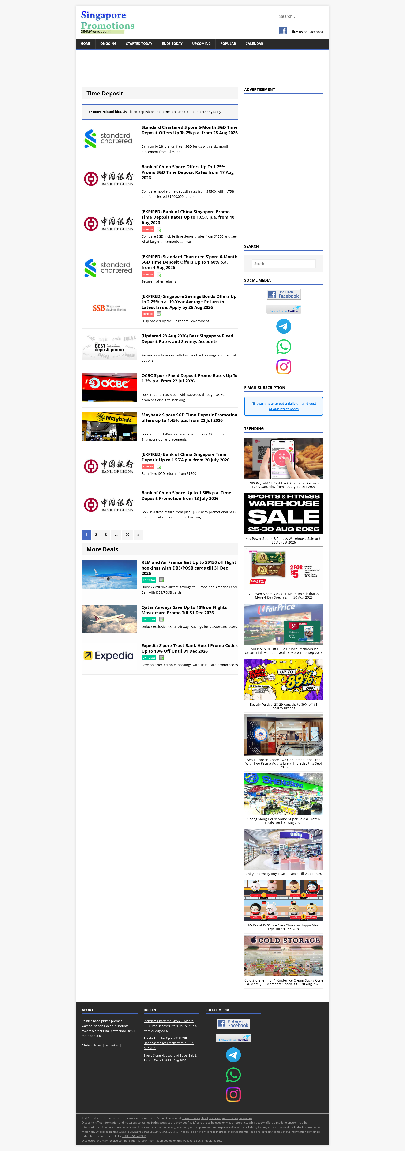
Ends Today (172, 43)
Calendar (254, 43)
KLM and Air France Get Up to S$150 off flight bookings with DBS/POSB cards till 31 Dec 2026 (189, 567)
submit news (230, 1118)
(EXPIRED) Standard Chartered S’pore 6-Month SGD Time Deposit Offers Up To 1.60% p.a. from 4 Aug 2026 (190, 262)
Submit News (92, 1045)
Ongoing (108, 43)
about (204, 1118)
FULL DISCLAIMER (134, 1136)
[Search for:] (299, 16)
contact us (245, 1118)
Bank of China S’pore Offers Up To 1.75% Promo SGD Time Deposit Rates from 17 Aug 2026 (188, 172)
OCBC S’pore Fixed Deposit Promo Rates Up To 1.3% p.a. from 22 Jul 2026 (189, 378)
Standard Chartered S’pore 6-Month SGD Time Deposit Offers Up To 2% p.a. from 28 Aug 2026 (190, 129)
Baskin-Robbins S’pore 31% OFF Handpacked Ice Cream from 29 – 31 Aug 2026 (169, 1043)
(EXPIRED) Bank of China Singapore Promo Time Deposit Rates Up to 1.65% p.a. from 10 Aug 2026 (188, 217)
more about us (92, 1036)
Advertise (112, 1045)
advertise (215, 1118)
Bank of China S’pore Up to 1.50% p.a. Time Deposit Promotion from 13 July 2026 (186, 495)
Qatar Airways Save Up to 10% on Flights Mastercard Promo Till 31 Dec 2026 (184, 609)
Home (86, 43)
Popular (228, 43)
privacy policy (191, 1118)
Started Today (139, 43)
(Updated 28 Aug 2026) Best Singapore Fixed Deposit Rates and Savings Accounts (187, 338)
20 (127, 534)
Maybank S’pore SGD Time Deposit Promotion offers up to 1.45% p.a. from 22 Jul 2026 (189, 417)
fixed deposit (140, 111)
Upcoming (201, 43)
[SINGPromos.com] (202, 22)
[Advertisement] (202, 65)
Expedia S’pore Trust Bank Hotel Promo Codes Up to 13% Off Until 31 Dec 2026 (190, 648)
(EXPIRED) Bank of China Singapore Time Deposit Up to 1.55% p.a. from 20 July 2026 (185, 456)
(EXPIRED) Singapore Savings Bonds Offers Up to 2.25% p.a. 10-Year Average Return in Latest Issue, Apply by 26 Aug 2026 (189, 301)
